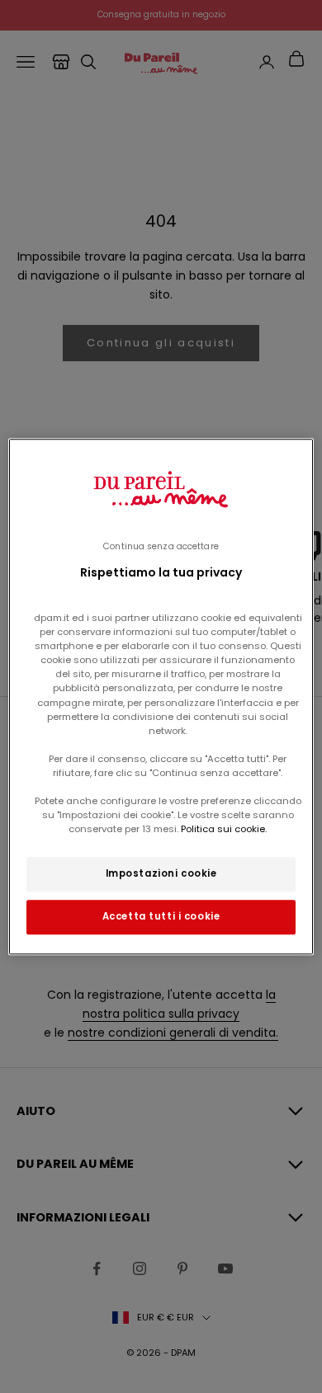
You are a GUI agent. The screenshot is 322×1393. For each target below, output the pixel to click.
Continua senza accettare (161, 546)
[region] (161, 697)
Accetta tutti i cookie (161, 916)
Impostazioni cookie (161, 873)
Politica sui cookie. (222, 828)
